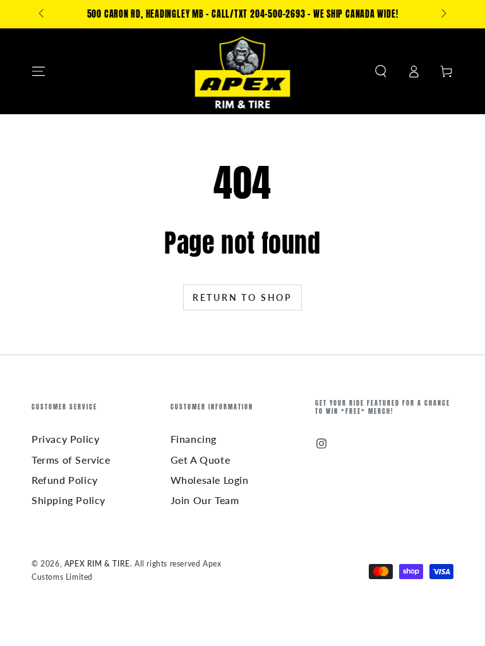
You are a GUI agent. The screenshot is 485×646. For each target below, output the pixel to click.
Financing (194, 439)
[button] (380, 71)
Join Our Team (205, 500)
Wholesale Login (210, 480)
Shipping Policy (68, 500)
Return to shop (242, 297)
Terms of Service (71, 460)
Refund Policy (65, 480)
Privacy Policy (65, 439)
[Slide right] (442, 14)
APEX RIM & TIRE (97, 563)
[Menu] (38, 71)
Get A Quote (201, 460)
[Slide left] (42, 14)
